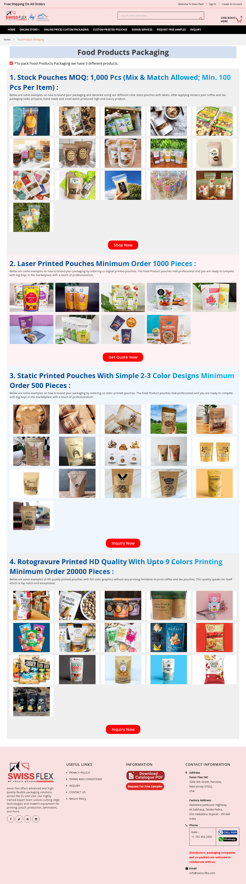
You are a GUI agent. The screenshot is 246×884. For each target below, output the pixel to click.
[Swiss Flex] (28, 15)
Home (7, 39)
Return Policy (77, 798)
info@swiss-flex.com (202, 873)
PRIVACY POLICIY (79, 772)
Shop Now (123, 245)
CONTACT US (77, 792)
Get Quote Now (123, 357)
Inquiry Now (123, 543)
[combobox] (161, 15)
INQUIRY (74, 785)
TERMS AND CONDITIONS (85, 779)
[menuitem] (11, 29)
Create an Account (232, 4)
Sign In (212, 4)
